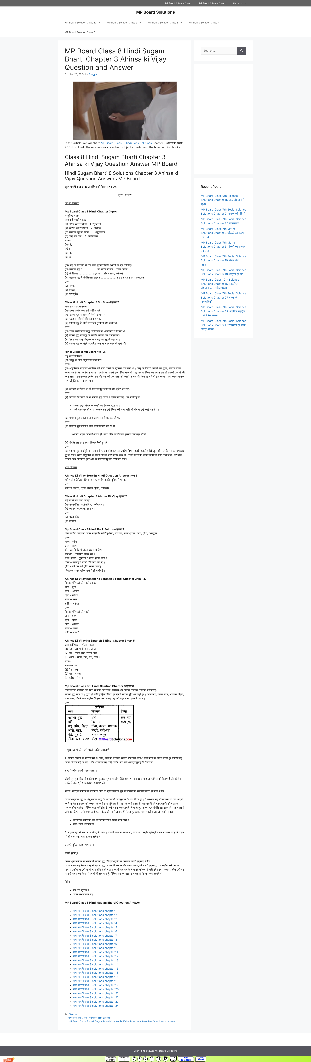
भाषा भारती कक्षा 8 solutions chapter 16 (95, 972)
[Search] (241, 51)
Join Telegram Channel (186, 1058)
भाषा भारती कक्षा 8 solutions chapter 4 (95, 923)
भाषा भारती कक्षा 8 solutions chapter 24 (96, 1005)
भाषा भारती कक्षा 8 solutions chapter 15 (95, 968)
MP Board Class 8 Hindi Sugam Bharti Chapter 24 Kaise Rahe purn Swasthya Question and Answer (122, 1021)
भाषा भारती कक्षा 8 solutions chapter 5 (95, 927)
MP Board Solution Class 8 (163, 22)
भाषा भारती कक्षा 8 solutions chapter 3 (95, 919)
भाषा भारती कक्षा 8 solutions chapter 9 (95, 943)
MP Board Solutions (111, 1059)
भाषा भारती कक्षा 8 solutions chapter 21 (95, 993)
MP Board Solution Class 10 (80, 22)
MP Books (173, 1058)
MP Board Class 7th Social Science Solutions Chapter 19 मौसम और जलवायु (223, 260)
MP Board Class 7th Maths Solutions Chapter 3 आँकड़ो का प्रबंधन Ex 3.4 (223, 233)
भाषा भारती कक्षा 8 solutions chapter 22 (96, 997)
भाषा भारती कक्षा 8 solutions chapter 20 (96, 989)
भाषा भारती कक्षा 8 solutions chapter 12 (95, 956)
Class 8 (73, 1014)
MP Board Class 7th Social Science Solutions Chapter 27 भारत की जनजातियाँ (223, 297)
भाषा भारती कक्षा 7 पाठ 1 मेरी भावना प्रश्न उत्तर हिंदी (89, 1017)
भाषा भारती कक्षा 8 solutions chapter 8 (95, 939)
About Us (237, 3)
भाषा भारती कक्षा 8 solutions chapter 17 (95, 977)
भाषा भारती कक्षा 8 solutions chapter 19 (95, 985)
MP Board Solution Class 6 (80, 32)
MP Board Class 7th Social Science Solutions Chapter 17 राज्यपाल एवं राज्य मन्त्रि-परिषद (223, 325)
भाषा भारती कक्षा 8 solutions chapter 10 (95, 948)
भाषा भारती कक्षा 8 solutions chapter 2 (95, 915)
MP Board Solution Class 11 (212, 3)
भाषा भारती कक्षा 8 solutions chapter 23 (96, 1001)
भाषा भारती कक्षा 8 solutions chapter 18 (95, 981)
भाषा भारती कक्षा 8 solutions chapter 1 (95, 910)
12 (165, 1059)
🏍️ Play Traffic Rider (200, 1058)
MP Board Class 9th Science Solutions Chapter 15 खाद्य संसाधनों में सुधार (222, 200)
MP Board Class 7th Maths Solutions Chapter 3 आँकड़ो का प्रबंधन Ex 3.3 (223, 246)
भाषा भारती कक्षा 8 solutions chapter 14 (95, 964)
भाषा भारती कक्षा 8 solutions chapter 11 (95, 952)
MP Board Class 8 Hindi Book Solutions (126, 143)
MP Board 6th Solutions (124, 1058)
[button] (155, 1059)
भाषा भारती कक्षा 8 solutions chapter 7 (95, 935)
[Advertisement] (223, 119)
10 (152, 1059)
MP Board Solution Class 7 (204, 22)
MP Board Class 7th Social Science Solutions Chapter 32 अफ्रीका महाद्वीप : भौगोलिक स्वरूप (223, 311)
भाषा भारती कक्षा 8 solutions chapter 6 (95, 931)
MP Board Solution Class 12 (179, 3)
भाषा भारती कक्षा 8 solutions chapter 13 (95, 960)
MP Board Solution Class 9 (122, 22)
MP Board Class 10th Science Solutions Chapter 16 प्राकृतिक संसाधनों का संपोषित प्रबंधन (220, 283)
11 (158, 1059)
